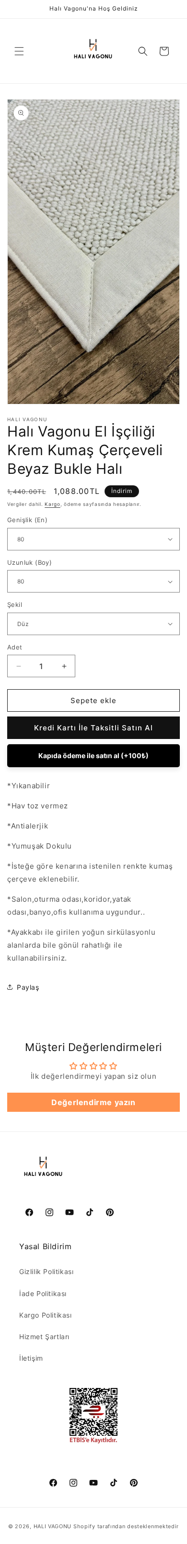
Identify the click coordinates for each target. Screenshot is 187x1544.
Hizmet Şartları (44, 1336)
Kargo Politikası (45, 1315)
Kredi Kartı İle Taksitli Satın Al (93, 727)
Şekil (14, 604)
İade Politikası (43, 1293)
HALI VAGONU (53, 1526)
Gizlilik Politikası (46, 1271)
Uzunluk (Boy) (29, 562)
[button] (19, 51)
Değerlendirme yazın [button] (93, 1102)
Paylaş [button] (28, 987)
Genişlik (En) (27, 520)
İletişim (31, 1358)
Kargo (52, 504)
